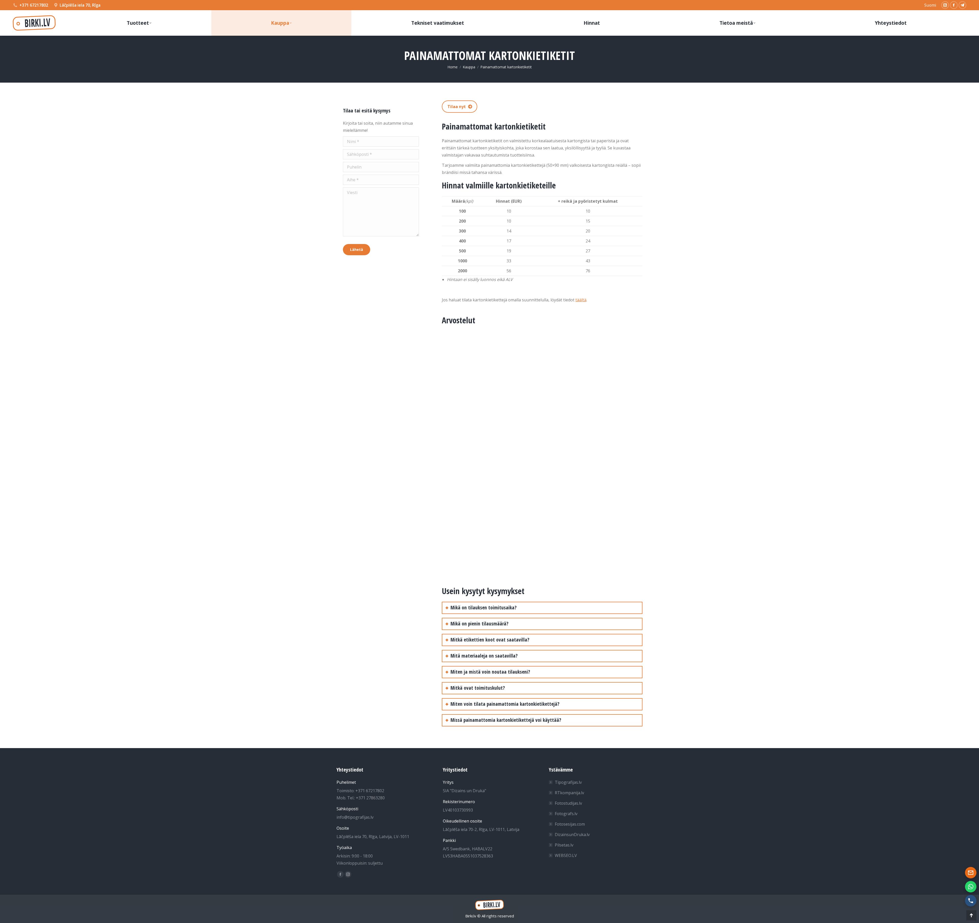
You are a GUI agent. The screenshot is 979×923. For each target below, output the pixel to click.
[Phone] (970, 900)
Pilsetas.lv (564, 845)
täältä (580, 300)
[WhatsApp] (970, 886)
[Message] (970, 872)
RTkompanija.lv (569, 793)
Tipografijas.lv (568, 782)
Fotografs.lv (566, 813)
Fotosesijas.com (570, 824)
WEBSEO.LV (566, 855)
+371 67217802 (33, 5)
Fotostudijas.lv (568, 803)
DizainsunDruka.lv (572, 834)
